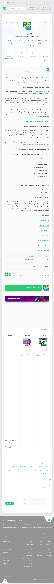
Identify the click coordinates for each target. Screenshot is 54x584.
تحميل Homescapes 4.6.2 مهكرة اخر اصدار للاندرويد (37, 121)
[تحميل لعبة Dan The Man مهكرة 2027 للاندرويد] (43, 342)
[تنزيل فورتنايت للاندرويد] (27, 299)
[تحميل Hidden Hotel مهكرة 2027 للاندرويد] (27, 342)
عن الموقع (48, 2)
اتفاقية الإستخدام (43, 2)
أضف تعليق (7, 480)
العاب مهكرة (5, 555)
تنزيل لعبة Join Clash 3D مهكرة (14, 470)
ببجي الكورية (5, 552)
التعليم (32, 541)
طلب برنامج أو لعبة (10, 2)
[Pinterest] (8, 23)
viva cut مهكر (5, 566)
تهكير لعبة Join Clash (46, 473)
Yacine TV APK (29, 549)
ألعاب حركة (49, 541)
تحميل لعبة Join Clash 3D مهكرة (34, 463)
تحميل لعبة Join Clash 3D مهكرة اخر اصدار (18, 463)
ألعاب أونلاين (39, 549)
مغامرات (40, 547)
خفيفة (34, 263)
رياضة (50, 558)
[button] (4, 56)
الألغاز (50, 552)
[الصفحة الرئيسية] (49, 520)
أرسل (11, 503)
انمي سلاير (30, 572)
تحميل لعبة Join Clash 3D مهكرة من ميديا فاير (20, 466)
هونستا (30, 569)
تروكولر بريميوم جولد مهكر (27, 558)
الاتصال (40, 558)
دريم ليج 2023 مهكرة (7, 547)
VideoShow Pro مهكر (28, 566)
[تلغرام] (45, 276)
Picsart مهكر (29, 541)
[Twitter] (11, 22)
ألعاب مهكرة (40, 552)
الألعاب (45, 23)
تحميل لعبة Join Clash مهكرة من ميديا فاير (29, 470)
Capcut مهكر (29, 563)
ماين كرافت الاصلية (6, 541)
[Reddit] (6, 23)
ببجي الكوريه (5, 563)
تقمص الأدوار (48, 555)
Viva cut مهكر (29, 544)
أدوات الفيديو (39, 555)
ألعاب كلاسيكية (48, 544)
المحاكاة (49, 549)
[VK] (3, 23)
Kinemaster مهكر (28, 547)
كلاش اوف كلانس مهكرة (7, 549)
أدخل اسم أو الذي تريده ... (16, 8)
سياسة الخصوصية (36, 2)
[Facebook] (15, 22)
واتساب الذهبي (29, 555)
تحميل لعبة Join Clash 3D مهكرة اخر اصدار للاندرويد (40, 466)
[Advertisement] (27, 314)
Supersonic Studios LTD (8, 59)
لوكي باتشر (30, 552)
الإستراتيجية (49, 547)
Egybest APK (29, 561)
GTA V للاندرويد (6, 544)
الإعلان (27, 2)
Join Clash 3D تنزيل (46, 463)
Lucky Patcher (6, 560)
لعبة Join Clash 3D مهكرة (41, 91)
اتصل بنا (30, 2)
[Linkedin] (13, 22)
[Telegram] (17, 22)
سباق (41, 544)
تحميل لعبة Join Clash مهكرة (44, 470)
